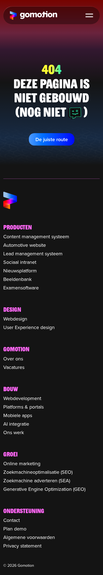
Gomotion (33, 15)
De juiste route (51, 139)
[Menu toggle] (89, 15)
